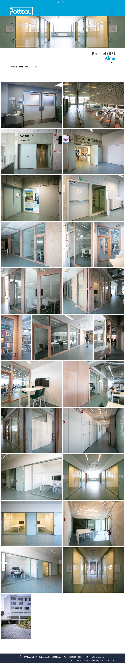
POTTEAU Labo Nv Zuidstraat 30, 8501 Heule (42, 657)
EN (68, 2)
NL (58, 2)
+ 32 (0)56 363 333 (75, 657)
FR (63, 2)
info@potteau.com (97, 657)
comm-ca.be (111, 660)
